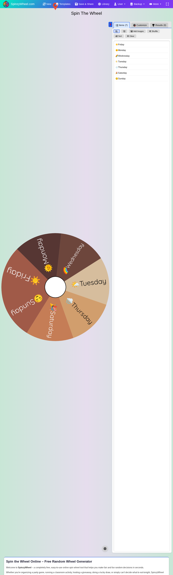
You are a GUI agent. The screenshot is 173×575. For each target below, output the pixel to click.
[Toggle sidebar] (110, 24)
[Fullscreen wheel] (167, 4)
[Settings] (105, 549)
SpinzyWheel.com (22, 4)
